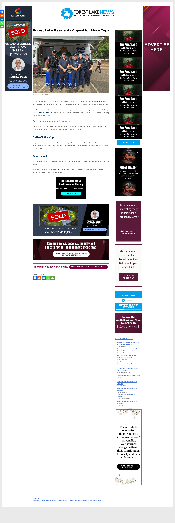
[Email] (52, 278)
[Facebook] (35, 278)
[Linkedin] (44, 278)
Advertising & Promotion (95, 500)
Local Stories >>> (128, 142)
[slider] (130, 194)
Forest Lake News (37, 498)
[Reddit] (39, 278)
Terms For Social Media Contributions (78, 500)
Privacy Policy (36, 500)
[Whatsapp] (48, 278)
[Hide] (0, 30)
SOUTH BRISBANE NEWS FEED (124, 338)
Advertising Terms (63, 500)
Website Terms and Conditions (49, 500)
